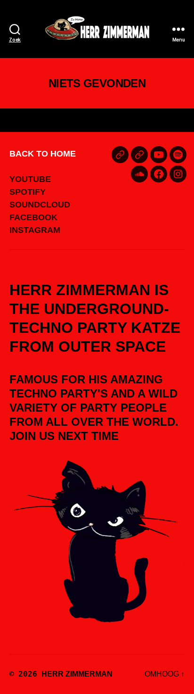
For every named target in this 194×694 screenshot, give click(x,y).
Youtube (30, 179)
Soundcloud (39, 204)
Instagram (34, 230)
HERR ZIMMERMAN (77, 674)
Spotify (27, 192)
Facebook (33, 217)
